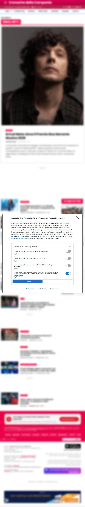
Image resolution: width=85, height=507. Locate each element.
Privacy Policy (54, 289)
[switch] (68, 251)
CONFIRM (27, 281)
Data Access (42, 289)
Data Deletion (30, 289)
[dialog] (42, 253)
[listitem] (42, 247)
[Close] (78, 218)
